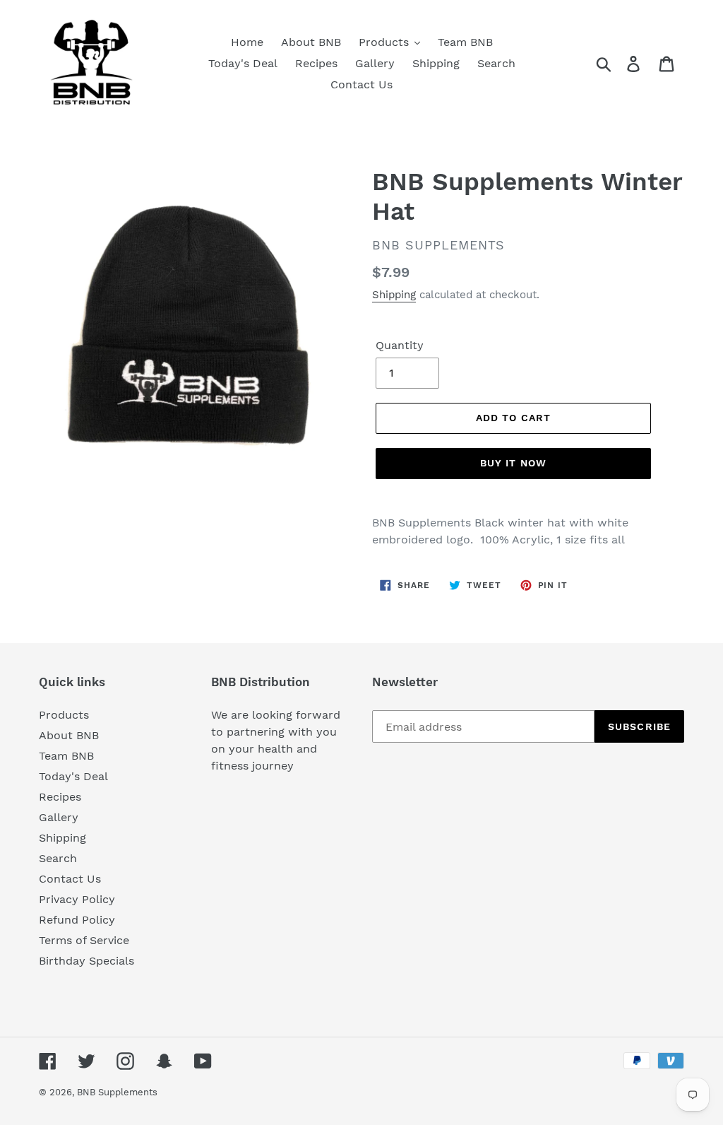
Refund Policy (77, 919)
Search (58, 858)
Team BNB (66, 755)
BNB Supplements (117, 1092)
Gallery (58, 817)
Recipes (60, 796)
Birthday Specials (86, 960)
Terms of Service (84, 940)
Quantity (400, 345)
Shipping (394, 294)
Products (64, 714)
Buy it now (513, 463)
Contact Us (70, 878)
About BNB (69, 735)
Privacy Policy (77, 899)
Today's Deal (73, 776)
